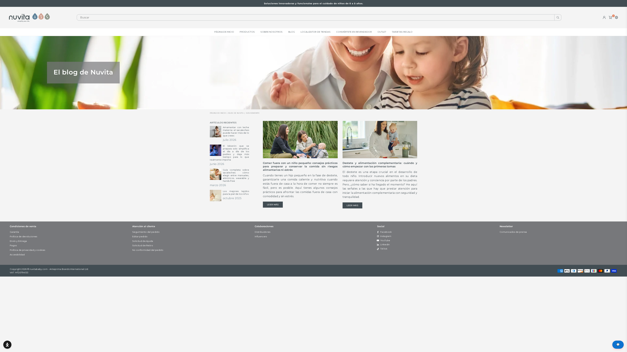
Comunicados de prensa (513, 232)
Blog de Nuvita (235, 113)
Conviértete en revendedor (354, 31)
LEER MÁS (273, 204)
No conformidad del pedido (147, 250)
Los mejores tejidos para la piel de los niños (236, 192)
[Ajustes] (616, 17)
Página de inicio (224, 31)
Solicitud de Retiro (142, 245)
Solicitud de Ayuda (142, 241)
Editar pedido (139, 236)
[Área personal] (604, 17)
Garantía (14, 232)
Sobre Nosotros (271, 31)
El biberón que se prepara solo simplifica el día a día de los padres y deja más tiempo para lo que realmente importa (229, 153)
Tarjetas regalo (402, 31)
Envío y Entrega (18, 241)
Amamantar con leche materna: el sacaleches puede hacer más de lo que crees (236, 131)
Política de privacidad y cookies (27, 250)
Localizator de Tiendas (315, 31)
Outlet (382, 31)
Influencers (261, 236)
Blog (291, 31)
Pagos (13, 245)
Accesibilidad (17, 254)
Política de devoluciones (23, 236)
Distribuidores (262, 232)
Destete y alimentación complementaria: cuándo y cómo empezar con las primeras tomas (380, 164)
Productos (247, 31)
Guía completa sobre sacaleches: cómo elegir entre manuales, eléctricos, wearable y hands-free (236, 175)
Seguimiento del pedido (146, 232)
